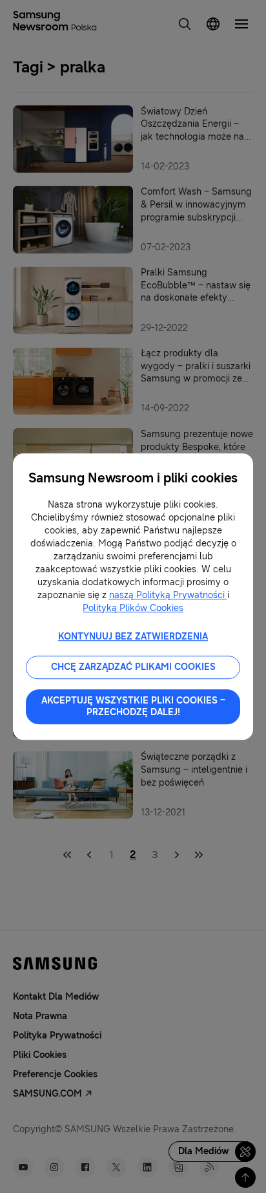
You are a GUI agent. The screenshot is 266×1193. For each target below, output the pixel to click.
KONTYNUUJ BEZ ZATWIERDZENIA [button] (133, 636)
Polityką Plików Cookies (133, 608)
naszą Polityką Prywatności (168, 595)
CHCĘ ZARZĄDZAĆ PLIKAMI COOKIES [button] (133, 666)
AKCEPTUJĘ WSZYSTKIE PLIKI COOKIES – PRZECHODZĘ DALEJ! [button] (133, 706)
